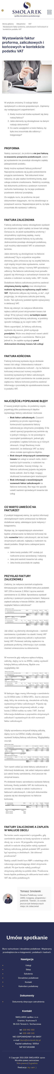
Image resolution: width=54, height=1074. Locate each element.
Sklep (28, 969)
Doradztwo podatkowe (28, 978)
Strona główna (8, 24)
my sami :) (32, 1067)
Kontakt (28, 982)
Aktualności (20, 24)
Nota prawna (22, 1063)
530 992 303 (28, 1030)
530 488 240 (28, 1033)
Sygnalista (33, 1063)
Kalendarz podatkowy (28, 986)
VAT (29, 24)
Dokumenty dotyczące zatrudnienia (28, 1001)
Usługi (28, 965)
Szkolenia (28, 974)
